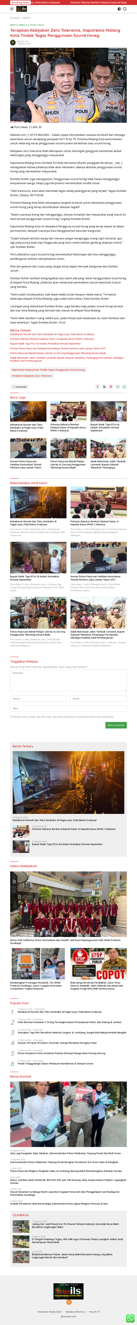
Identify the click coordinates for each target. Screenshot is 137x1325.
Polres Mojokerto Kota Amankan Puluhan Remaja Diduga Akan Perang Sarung (61, 1053)
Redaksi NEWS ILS (75, 1311)
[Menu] (12, 9)
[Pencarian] (125, 9)
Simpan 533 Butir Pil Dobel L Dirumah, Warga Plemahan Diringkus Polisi (57, 1042)
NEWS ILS (24, 24)
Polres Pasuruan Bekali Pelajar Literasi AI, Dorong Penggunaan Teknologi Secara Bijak (58, 353)
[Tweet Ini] (104, 386)
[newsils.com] (21, 9)
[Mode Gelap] (119, 9)
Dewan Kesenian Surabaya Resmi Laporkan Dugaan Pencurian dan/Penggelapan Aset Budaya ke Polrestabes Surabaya (64, 1193)
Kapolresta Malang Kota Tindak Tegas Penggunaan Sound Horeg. (48, 369)
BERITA (14, 24)
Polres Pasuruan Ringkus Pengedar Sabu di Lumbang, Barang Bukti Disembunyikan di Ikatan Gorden (66, 1171)
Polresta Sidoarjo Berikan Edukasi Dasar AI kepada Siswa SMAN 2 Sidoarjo (75, 2)
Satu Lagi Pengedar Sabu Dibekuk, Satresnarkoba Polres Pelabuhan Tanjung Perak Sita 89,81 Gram (65, 1153)
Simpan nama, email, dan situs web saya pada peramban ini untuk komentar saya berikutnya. (63, 716)
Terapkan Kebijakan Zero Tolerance (32, 375)
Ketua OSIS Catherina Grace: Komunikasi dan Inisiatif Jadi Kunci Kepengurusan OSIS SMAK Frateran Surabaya (65, 942)
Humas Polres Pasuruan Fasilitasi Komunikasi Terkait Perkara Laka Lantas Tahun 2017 (58, 348)
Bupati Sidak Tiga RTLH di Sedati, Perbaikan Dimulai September (45, 343)
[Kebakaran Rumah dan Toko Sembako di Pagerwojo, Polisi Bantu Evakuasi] (28, 411)
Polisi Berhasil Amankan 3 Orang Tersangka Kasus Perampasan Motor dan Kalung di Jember (70, 1022)
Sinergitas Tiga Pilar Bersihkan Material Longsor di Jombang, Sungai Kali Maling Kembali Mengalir (72, 1032)
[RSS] (69, 1302)
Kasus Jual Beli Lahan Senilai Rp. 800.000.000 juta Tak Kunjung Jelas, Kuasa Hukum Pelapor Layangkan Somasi (68, 1182)
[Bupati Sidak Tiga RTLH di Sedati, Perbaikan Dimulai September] (109, 411)
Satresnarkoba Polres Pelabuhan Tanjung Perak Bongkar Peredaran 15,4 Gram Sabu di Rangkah (64, 1162)
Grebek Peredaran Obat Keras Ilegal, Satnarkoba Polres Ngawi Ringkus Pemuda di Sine (59, 1203)
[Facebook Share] (97, 386)
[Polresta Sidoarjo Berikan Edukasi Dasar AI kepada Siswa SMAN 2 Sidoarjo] (68, 411)
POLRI (33, 24)
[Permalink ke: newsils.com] (13, 42)
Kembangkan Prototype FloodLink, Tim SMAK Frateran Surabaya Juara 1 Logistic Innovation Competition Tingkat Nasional (36, 985)
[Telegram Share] (117, 386)
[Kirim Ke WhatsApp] (124, 386)
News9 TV (94, 1311)
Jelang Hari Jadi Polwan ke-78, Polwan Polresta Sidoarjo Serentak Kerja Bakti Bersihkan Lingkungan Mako (75, 1226)
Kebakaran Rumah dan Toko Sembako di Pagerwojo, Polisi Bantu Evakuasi (52, 334)
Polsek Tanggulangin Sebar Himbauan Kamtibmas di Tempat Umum (55, 1063)
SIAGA (40, 24)
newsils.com (22, 41)
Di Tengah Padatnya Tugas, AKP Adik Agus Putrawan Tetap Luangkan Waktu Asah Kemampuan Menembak (77, 1241)
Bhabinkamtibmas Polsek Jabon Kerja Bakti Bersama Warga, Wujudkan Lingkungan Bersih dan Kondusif (72, 1256)
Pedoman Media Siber (50, 1311)
